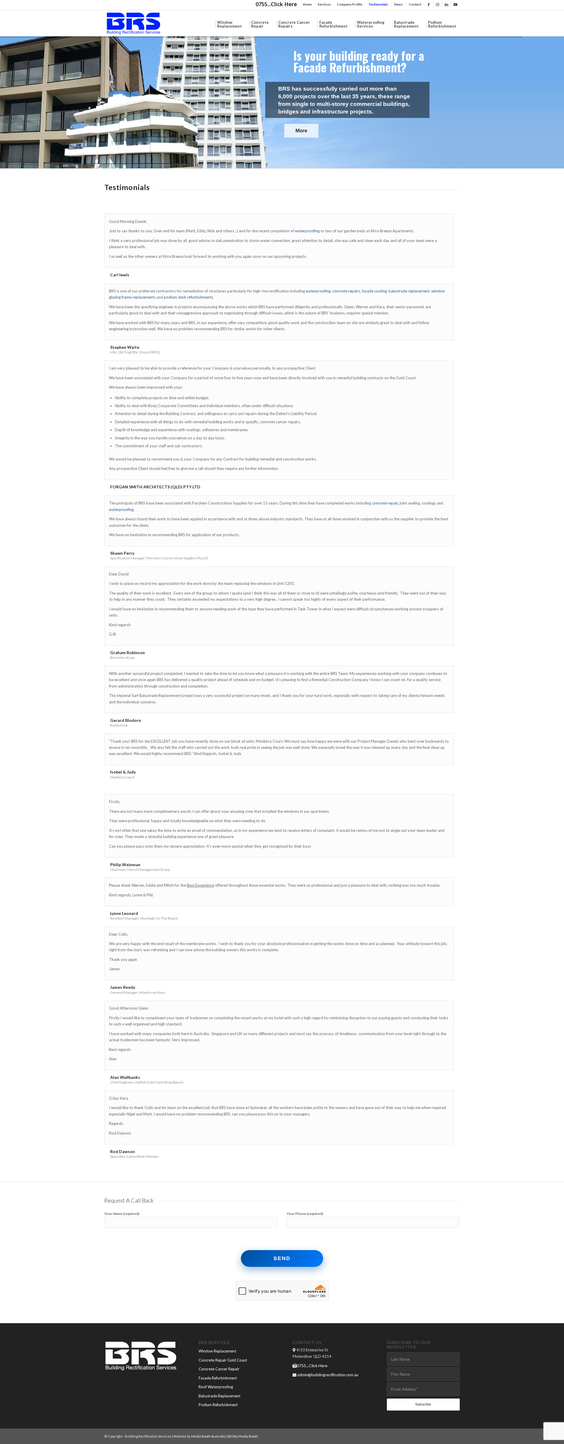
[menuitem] (307, 4)
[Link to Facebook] (428, 4)
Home (307, 4)
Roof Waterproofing (216, 1386)
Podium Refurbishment (218, 1404)
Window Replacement (217, 1351)
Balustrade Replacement (219, 1396)
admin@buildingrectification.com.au (327, 1374)
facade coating (374, 291)
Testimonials (378, 4)
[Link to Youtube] (455, 4)
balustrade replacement (409, 291)
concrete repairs (346, 291)
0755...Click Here (276, 4)
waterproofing (307, 230)
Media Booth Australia (208, 1436)
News (398, 4)
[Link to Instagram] (437, 4)
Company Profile (349, 4)
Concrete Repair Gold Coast (223, 1360)
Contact (415, 4)
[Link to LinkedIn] (446, 4)
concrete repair (385, 503)
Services (324, 4)
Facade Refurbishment (218, 1378)
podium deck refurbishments (188, 297)
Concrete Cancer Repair (219, 1369)
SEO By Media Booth (242, 1436)
